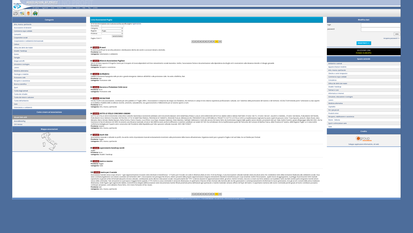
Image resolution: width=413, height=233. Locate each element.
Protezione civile (19, 77)
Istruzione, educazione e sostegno (340, 97)
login (329, 25)
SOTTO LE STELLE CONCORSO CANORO (111, 113)
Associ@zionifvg (19, 121)
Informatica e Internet (336, 93)
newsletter (69, 8)
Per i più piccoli (333, 110)
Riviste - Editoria (334, 120)
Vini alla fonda (218, 199)
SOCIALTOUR (101, 98)
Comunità (17, 34)
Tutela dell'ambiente (21, 101)
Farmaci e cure (333, 90)
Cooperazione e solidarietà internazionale (28, 41)
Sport (16, 87)
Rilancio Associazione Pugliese (109, 61)
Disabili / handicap (20, 51)
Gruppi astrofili (19, 61)
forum (78, 8)
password (330, 29)
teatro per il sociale (105, 172)
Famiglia (17, 58)
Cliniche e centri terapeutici (337, 73)
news (52, 8)
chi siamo (35, 8)
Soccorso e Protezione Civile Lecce (110, 87)
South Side (100, 135)
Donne (16, 54)
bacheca (60, 8)
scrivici (95, 8)
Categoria (94, 28)
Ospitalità (331, 107)
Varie (16, 104)
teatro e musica (103, 161)
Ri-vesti (99, 47)
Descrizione (95, 26)
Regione (94, 31)
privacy (242, 199)
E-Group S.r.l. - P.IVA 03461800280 (202, 199)
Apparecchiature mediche (337, 67)
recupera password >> (392, 38)
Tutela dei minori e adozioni (24, 97)
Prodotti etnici (333, 113)
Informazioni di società (232, 199)
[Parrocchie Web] (28, 16)
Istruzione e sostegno (21, 64)
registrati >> (363, 43)
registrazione (136, 24)
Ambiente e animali (335, 63)
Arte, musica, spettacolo (22, 24)
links (84, 8)
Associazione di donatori (22, 28)
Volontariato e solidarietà (23, 107)
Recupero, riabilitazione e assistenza (341, 117)
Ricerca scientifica (20, 84)
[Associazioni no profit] (15, 16)
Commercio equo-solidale (23, 31)
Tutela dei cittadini (20, 94)
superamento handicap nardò (108, 148)
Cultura (16, 44)
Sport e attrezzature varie (337, 123)
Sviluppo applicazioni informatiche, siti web (363, 144)
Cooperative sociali (20, 38)
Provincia (94, 33)
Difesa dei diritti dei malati (23, 48)
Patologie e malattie (21, 74)
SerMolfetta (101, 74)
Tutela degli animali (21, 91)
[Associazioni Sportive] (22, 16)
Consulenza (332, 80)
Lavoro (16, 67)
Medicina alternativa (21, 71)
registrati (45, 8)
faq (89, 8)
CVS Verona (18, 124)
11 (220, 41)
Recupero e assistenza (22, 81)
